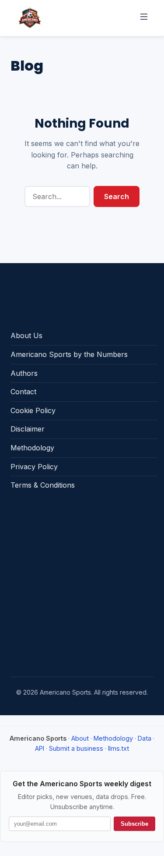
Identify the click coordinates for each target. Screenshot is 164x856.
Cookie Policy (33, 410)
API (39, 748)
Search (116, 196)
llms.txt (118, 748)
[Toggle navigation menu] (144, 18)
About (80, 738)
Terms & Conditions (42, 485)
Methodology (32, 447)
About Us (26, 335)
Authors (24, 373)
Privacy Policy (34, 466)
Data (144, 738)
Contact (23, 391)
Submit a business (76, 748)
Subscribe (134, 823)
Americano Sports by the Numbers (69, 354)
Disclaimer (27, 428)
